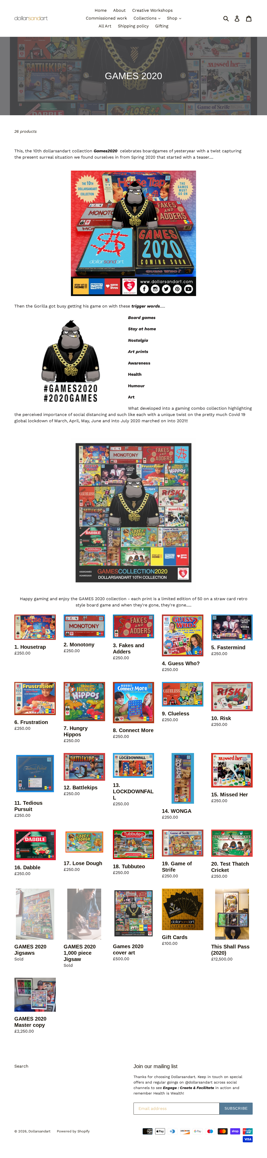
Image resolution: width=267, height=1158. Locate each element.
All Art (105, 26)
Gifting (161, 26)
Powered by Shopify (73, 1131)
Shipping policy (133, 26)
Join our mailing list (156, 1066)
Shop (173, 18)
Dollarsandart (39, 1131)
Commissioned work (106, 18)
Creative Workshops (152, 10)
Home (101, 10)
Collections (146, 18)
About (119, 10)
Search (21, 1066)
